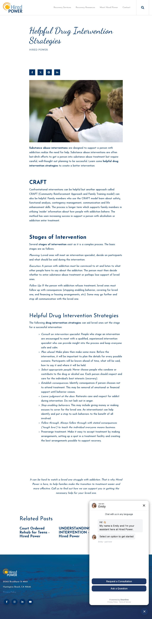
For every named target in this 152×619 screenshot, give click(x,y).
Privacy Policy (9, 592)
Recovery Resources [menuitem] (85, 7)
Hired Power (38, 50)
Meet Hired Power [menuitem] (109, 7)
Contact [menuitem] (126, 7)
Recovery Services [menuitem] (62, 7)
